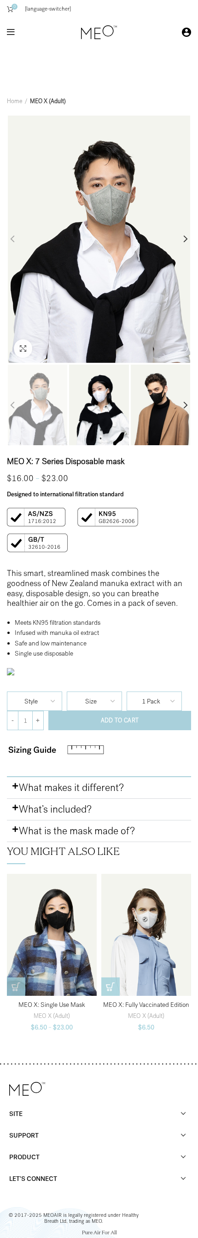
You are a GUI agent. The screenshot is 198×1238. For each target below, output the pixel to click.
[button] (99, 788)
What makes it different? (71, 788)
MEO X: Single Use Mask (51, 1004)
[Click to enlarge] (23, 348)
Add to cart (120, 720)
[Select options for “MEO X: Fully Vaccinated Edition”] (110, 986)
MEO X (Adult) (48, 101)
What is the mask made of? (77, 831)
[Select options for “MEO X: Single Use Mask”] (16, 986)
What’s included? (55, 809)
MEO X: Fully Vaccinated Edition (146, 1004)
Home (15, 101)
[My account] (186, 32)
